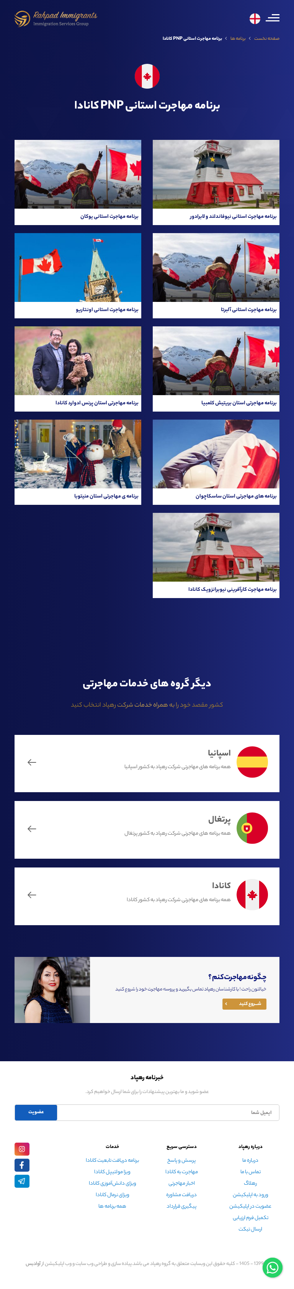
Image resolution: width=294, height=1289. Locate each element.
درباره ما (250, 1160)
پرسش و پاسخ (181, 1160)
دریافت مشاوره (181, 1195)
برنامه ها (238, 39)
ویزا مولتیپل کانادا (112, 1172)
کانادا (221, 887)
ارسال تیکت (250, 1229)
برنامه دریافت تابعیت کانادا (112, 1160)
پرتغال (219, 820)
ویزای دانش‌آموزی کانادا (112, 1183)
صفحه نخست (266, 39)
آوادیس (33, 1264)
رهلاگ (250, 1183)
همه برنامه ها (112, 1206)
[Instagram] (22, 1149)
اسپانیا (219, 754)
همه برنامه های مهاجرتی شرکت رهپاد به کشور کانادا (179, 900)
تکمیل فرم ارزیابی (250, 1218)
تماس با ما (250, 1172)
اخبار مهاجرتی (181, 1183)
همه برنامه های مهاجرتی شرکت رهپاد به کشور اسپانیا (177, 767)
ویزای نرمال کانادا (112, 1195)
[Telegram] (22, 1181)
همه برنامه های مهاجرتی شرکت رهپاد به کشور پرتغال (177, 834)
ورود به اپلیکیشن (250, 1195)
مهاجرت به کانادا (181, 1172)
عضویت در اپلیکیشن (250, 1206)
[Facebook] (22, 1165)
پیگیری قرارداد (181, 1206)
